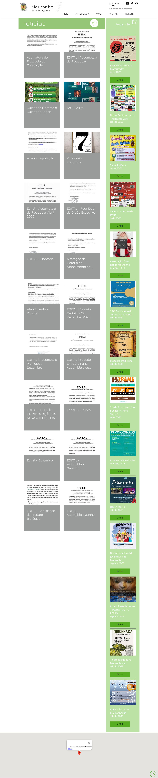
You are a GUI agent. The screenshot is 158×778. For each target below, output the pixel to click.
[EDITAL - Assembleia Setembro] (82, 444)
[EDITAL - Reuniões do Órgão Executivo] (82, 193)
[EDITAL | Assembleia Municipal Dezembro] (42, 344)
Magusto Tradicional (121, 360)
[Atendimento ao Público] (42, 293)
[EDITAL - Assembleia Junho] (82, 495)
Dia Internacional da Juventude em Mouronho (121, 556)
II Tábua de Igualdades (123, 460)
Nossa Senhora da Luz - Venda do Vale (122, 117)
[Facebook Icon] (132, 3)
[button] (101, 14)
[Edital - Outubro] (82, 394)
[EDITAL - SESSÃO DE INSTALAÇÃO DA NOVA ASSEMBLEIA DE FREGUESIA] (42, 394)
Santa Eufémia (118, 165)
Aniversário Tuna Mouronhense (119, 711)
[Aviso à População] (42, 142)
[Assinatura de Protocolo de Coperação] (42, 41)
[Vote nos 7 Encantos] (82, 142)
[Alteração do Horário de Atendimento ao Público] (82, 243)
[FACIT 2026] (82, 92)
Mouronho (42, 6)
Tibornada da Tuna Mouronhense (120, 661)
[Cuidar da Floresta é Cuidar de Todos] (42, 92)
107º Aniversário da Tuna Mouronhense (121, 312)
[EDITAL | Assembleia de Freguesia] (82, 41)
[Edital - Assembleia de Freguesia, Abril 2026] (42, 193)
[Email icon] (127, 3)
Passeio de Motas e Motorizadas (121, 67)
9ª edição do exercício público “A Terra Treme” (122, 411)
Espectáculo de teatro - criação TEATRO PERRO (122, 610)
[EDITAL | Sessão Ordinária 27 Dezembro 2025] (82, 293)
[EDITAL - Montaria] (42, 243)
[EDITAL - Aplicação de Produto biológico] (42, 495)
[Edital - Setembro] (42, 444)
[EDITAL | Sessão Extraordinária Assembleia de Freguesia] (82, 344)
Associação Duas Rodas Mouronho (120, 263)
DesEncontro (117, 507)
